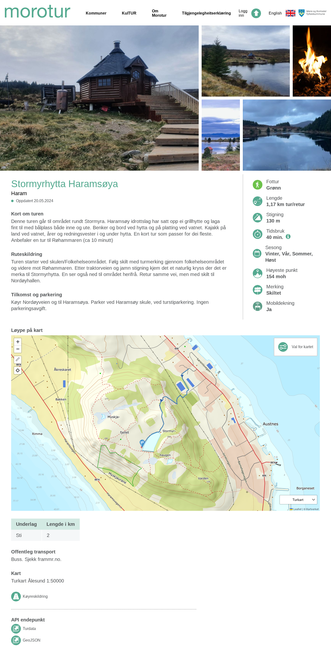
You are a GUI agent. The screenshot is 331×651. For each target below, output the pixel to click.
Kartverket (312, 509)
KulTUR (129, 13)
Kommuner (96, 13)
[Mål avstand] (17, 359)
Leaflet (297, 509)
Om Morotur (159, 13)
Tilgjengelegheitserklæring (206, 13)
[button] (142, 443)
